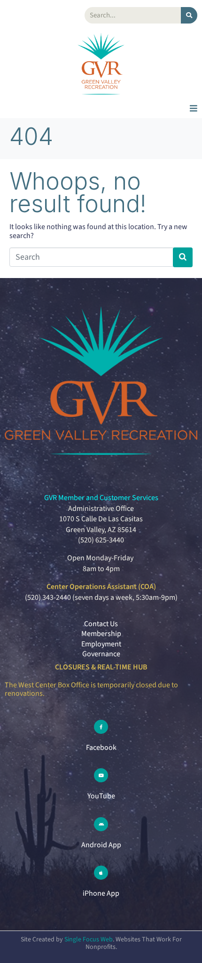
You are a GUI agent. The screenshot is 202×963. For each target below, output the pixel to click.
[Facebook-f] (101, 727)
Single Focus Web (88, 939)
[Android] (101, 824)
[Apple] (101, 873)
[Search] (189, 15)
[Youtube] (101, 775)
